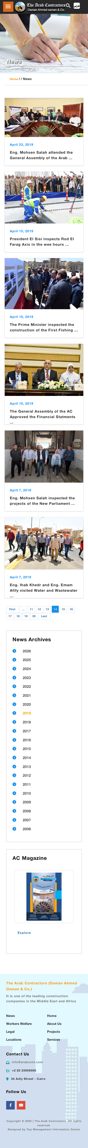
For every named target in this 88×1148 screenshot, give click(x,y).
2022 (27, 687)
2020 (27, 705)
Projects (53, 1032)
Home (14, 79)
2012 (27, 776)
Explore (24, 933)
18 (18, 616)
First (12, 609)
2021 (27, 696)
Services (53, 1040)
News (10, 1016)
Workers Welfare (19, 1024)
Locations (13, 1040)
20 (34, 616)
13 (47, 609)
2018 (27, 722)
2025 (27, 660)
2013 (27, 767)
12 (39, 609)
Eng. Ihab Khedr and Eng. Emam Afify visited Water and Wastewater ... (44, 591)
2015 (27, 749)
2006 (27, 829)
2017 (27, 731)
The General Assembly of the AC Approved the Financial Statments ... (43, 417)
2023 (27, 678)
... (23, 609)
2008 (27, 811)
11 (31, 609)
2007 (27, 820)
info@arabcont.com (27, 1062)
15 (63, 609)
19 (26, 616)
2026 (27, 651)
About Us (54, 1024)
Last (44, 616)
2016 (27, 740)
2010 (27, 794)
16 (71, 609)
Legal (10, 1032)
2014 (27, 758)
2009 (27, 802)
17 (10, 616)
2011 (27, 785)
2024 (27, 669)
